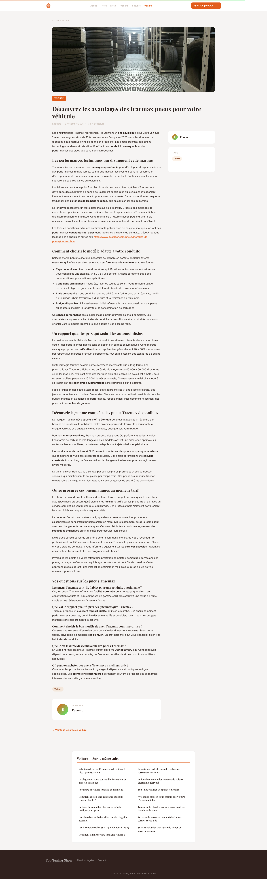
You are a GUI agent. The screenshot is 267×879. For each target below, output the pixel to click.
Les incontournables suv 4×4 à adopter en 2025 (104, 827)
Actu (104, 5)
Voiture (148, 5)
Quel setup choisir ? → (206, 5)
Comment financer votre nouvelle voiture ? (102, 834)
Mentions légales (85, 860)
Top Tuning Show (59, 860)
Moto (113, 5)
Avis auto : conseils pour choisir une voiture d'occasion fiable (161, 798)
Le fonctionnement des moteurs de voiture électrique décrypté (160, 781)
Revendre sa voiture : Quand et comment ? (101, 789)
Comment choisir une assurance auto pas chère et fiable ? (101, 798)
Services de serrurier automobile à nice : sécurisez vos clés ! (160, 819)
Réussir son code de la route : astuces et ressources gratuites (159, 770)
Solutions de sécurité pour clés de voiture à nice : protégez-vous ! (102, 770)
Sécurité (136, 5)
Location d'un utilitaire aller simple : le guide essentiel (103, 819)
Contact (102, 860)
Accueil (94, 5)
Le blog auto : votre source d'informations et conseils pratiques (102, 781)
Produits (124, 5)
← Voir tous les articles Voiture (69, 729)
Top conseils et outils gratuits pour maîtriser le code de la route (162, 808)
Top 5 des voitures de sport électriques (158, 789)
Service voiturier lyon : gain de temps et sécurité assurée (159, 829)
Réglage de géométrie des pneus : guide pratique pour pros (100, 808)
